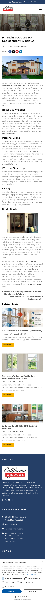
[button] (22, 597)
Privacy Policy (31, 574)
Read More (8, 345)
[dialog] (22, 580)
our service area (33, 284)
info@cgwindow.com (14, 529)
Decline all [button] (33, 591)
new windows (8, 134)
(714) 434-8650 (30, 2)
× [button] (42, 561)
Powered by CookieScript (22, 600)
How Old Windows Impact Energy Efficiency (22, 331)
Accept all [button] (11, 591)
